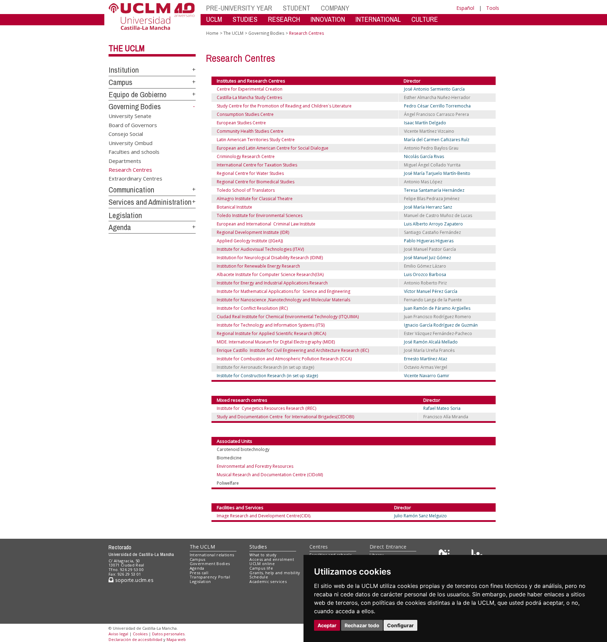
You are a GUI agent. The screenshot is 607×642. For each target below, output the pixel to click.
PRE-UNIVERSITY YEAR (239, 8)
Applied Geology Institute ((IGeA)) (250, 241)
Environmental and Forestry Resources (255, 466)
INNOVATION (328, 19)
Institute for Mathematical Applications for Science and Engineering (283, 291)
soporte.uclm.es (133, 580)
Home (212, 33)
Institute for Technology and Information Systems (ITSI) (271, 325)
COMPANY (335, 8)
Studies (258, 546)
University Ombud (130, 142)
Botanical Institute (234, 207)
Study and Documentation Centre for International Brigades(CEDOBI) (285, 417)
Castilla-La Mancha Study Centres (251, 97)
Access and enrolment (271, 559)
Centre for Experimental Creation (249, 89)
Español (465, 8)
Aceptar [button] (327, 625)
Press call (199, 572)
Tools (492, 8)
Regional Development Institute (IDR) (253, 232)
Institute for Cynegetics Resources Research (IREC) (266, 408)
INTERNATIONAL (378, 19)
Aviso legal (118, 633)
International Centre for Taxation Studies (257, 165)
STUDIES (245, 19)
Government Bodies (210, 563)
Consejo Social (126, 133)
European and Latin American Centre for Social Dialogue (272, 148)
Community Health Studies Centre (250, 131)
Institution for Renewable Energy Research (258, 266)
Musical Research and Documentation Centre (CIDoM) (270, 475)
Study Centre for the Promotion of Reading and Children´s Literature (284, 106)
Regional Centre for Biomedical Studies (255, 182)
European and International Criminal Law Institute (266, 224)
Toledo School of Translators (246, 190)
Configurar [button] (400, 625)
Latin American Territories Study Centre (256, 140)
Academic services (268, 581)
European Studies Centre (241, 123)
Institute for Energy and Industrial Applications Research (272, 283)
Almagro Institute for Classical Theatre (255, 199)
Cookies (140, 633)
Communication (131, 189)
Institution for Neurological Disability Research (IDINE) (270, 258)
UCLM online (262, 563)
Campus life (261, 568)
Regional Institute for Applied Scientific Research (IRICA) (271, 333)
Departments (125, 160)
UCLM (214, 19)
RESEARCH (284, 19)
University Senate (130, 115)
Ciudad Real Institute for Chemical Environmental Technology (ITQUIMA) (288, 317)
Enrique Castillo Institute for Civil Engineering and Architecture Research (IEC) (293, 350)
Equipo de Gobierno (138, 94)
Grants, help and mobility (274, 572)
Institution (124, 70)
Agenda (120, 227)
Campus (120, 82)
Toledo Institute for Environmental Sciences (259, 215)
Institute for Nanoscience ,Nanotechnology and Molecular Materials (283, 300)
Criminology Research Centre (246, 156)
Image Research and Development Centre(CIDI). (264, 516)
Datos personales (168, 633)
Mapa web (176, 639)
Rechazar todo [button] (362, 625)
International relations (212, 554)
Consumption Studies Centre (245, 114)
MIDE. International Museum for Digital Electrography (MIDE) (276, 342)
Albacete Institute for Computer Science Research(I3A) (270, 274)
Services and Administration (150, 202)
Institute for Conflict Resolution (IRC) (252, 308)
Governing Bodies (135, 106)
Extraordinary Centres (135, 178)
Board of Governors (133, 124)
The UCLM (127, 48)
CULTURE (424, 19)
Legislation (125, 215)
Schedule (258, 576)
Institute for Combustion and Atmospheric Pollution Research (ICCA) (284, 359)
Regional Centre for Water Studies (250, 173)
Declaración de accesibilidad (135, 639)
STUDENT (296, 8)
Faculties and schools (134, 151)
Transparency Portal (210, 576)
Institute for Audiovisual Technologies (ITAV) (260, 249)
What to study (262, 554)
